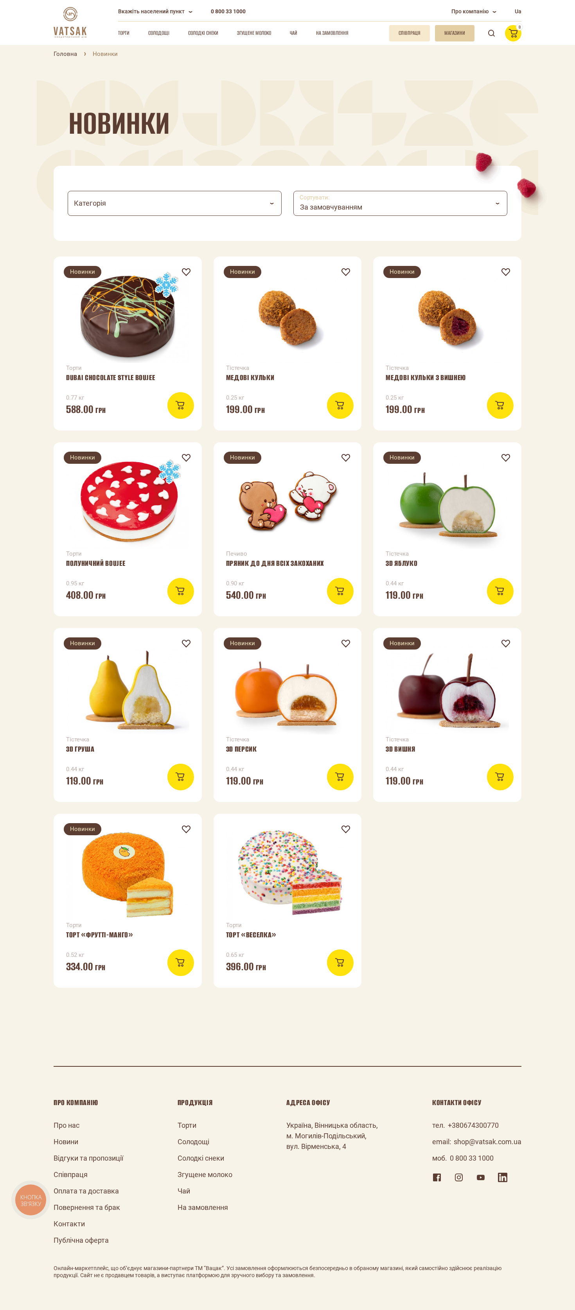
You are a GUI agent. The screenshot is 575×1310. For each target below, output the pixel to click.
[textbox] (174, 203)
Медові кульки (250, 377)
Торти (123, 33)
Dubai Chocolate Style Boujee (110, 377)
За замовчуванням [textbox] (331, 207)
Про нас (66, 1125)
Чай (293, 33)
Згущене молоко (254, 33)
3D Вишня (400, 749)
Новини (66, 1142)
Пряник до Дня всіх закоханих (275, 563)
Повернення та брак (87, 1207)
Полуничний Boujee (95, 563)
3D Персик (241, 749)
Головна (65, 53)
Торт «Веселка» (251, 935)
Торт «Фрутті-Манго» (99, 935)
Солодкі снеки (203, 33)
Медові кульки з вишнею (426, 377)
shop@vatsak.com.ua (487, 1142)
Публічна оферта (81, 1240)
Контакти (69, 1224)
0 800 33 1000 (228, 11)
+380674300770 (473, 1125)
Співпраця (71, 1174)
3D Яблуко (401, 563)
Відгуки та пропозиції (88, 1158)
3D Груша (80, 749)
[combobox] (175, 203)
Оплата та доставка (86, 1191)
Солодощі (158, 33)
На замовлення (332, 33)
